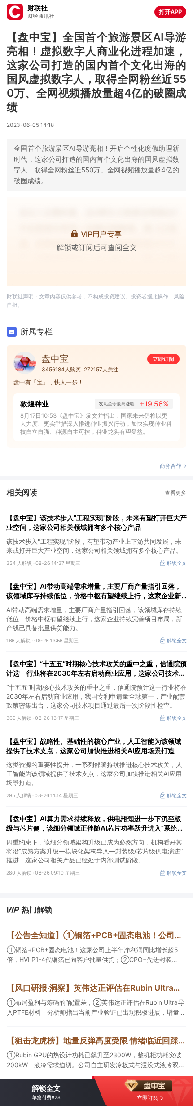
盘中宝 (55, 358)
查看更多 (175, 492)
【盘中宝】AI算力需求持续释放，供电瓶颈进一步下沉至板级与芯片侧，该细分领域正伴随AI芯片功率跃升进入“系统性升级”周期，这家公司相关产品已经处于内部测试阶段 (95, 823)
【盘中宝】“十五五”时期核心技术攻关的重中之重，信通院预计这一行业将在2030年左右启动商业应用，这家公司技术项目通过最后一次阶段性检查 (96, 668)
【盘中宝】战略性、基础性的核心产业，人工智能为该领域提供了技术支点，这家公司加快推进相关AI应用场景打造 (93, 746)
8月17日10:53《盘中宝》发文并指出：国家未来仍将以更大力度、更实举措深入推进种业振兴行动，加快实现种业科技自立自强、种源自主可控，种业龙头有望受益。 (96, 423)
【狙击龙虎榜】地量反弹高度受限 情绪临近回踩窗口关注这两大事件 (96, 1040)
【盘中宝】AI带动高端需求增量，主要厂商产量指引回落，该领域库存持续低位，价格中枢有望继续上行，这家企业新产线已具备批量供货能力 (93, 591)
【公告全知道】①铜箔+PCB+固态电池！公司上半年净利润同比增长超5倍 (96, 935)
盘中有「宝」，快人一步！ (48, 382)
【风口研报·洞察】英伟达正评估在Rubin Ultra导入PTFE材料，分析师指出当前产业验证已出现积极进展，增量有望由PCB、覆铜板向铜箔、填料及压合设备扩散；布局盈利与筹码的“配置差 (96, 988)
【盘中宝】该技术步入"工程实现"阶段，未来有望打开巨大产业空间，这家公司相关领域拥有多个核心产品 (96, 523)
